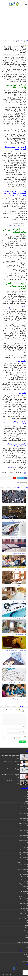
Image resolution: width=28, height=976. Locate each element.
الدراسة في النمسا (24, 845)
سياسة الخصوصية (24, 959)
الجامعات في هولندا (14, 225)
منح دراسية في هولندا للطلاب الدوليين (17, 666)
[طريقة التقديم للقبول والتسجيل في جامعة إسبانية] (24, 776)
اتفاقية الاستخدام (24, 961)
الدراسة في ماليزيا (24, 886)
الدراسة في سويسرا (23, 871)
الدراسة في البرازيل (23, 823)
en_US (24, 472)
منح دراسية (25, 939)
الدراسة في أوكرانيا (23, 811)
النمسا (26, 915)
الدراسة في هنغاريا (24, 891)
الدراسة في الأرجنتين (23, 820)
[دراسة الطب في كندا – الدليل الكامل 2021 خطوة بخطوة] (24, 757)
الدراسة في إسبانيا (24, 813)
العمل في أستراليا (24, 913)
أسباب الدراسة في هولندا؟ (19, 699)
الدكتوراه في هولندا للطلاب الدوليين (17, 521)
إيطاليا (26, 794)
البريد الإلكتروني (22, 731)
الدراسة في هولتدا (21, 482)
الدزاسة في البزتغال (23, 898)
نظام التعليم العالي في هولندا (19, 601)
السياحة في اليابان (24, 908)
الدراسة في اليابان (24, 847)
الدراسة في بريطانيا (23, 852)
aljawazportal (22, 54)
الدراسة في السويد (23, 832)
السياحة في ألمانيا (24, 901)
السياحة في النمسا (24, 905)
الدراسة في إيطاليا (24, 818)
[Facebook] (14, 968)
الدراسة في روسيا (24, 864)
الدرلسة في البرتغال (23, 896)
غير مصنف (25, 935)
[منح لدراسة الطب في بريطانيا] (24, 770)
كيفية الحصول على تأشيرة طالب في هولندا (15, 650)
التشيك (26, 801)
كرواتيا (26, 937)
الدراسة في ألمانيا (24, 806)
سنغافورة (26, 930)
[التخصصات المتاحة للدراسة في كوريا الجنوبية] (24, 782)
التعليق (24, 712)
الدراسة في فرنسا (24, 874)
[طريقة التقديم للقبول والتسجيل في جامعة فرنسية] (24, 763)
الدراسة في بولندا (24, 857)
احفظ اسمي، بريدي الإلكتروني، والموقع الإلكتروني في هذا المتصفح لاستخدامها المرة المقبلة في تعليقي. (15, 737)
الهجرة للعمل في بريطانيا (22, 918)
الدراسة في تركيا (24, 859)
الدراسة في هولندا (15, 40)
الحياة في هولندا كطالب (20, 569)
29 (17, 758)
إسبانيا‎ (26, 791)
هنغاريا (26, 944)
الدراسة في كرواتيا (24, 879)
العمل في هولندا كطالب (20, 585)
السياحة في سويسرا (23, 910)
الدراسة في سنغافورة (23, 869)
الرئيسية (25, 40)
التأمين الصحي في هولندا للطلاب (18, 618)
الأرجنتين (26, 796)
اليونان (26, 922)
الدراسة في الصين (24, 835)
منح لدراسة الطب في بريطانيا (12, 768)
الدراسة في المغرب (23, 837)
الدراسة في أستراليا (23, 803)
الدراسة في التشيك (23, 828)
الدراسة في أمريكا (24, 808)
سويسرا (26, 932)
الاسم (24, 726)
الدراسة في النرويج (24, 842)
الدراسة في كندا (24, 881)
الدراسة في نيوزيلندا (23, 888)
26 (17, 764)
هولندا (21, 40)
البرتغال (26, 798)
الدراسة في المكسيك (23, 840)
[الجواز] (14, 4)
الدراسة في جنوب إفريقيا (22, 862)
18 (17, 783)
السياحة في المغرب (23, 903)
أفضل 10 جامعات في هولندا (19, 504)
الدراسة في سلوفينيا (23, 866)
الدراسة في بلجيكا (24, 854)
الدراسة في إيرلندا (24, 815)
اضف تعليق (6, 54)
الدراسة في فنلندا (24, 876)
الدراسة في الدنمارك (23, 830)
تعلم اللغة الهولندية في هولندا (19, 553)
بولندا (26, 927)
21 (17, 777)
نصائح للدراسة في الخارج (22, 942)
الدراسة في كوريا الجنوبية (22, 883)
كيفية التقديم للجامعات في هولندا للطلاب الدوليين (14, 682)
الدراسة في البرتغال (23, 825)
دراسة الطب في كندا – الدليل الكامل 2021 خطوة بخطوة (10, 755)
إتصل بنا (26, 956)
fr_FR (24, 474)
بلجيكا (26, 925)
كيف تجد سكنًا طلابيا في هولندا (18, 634)
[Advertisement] (14, 21)
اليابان (26, 920)
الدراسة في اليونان (24, 849)
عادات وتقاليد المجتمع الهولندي (18, 537)
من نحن (26, 954)
